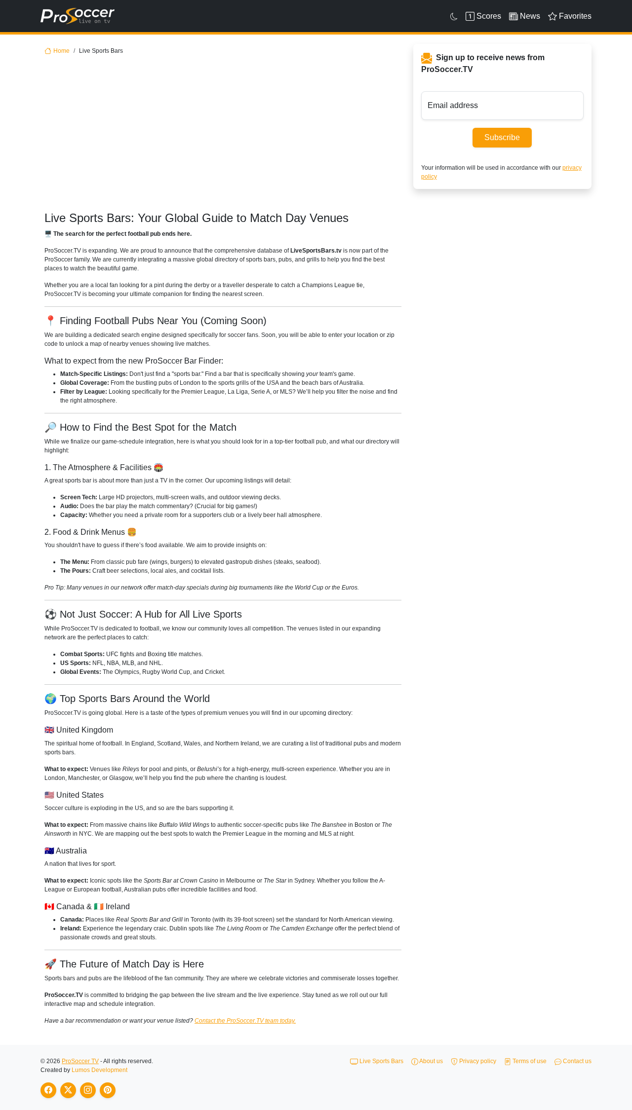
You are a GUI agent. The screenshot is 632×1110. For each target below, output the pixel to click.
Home (61, 50)
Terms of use (529, 1061)
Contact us (576, 1061)
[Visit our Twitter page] (68, 1090)
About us (430, 1061)
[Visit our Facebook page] (48, 1090)
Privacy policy (477, 1061)
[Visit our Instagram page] (88, 1090)
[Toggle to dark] (454, 16)
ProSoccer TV (80, 1061)
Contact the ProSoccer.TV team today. (245, 1020)
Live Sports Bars (380, 1061)
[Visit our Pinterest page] (108, 1090)
